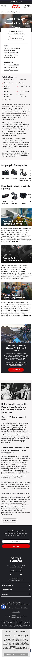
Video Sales (23, 80)
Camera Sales (8, 80)
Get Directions (16, 38)
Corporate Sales (24, 86)
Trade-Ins (7, 100)
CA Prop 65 (16, 612)
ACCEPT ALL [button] (22, 654)
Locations (7, 12)
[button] (28, 630)
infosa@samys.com (11, 70)
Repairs (6, 91)
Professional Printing (8, 95)
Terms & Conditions (21, 608)
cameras (5, 126)
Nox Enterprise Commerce (16, 580)
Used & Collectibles (23, 95)
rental (20, 140)
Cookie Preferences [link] (15, 602)
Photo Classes (9, 83)
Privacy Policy (8, 608)
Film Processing (24, 91)
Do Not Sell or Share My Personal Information (16, 604)
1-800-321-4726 (16, 571)
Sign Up (16, 546)
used (10, 146)
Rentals (21, 83)
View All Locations (9, 520)
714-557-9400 (14, 65)
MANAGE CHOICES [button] (10, 654)
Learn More (16, 370)
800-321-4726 (17, 2)
